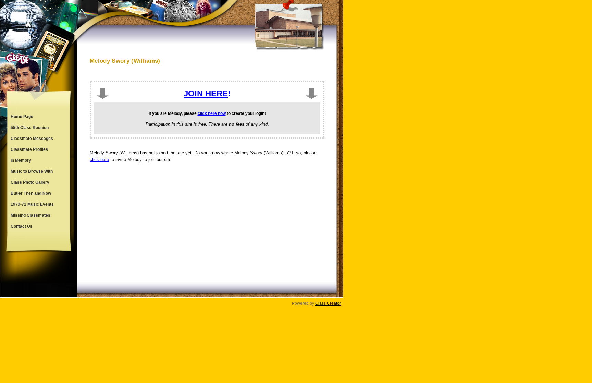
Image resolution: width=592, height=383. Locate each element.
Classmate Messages (32, 138)
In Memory (21, 160)
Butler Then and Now (31, 193)
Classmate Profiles (29, 149)
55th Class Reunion (30, 127)
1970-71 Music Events (32, 204)
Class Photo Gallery (30, 182)
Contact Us (22, 226)
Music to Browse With (32, 171)
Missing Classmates (30, 215)
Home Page (22, 116)
